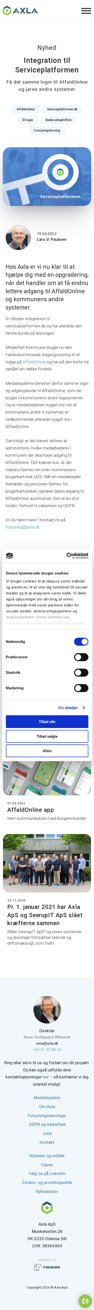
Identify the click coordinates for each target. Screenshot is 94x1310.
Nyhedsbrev (47, 1191)
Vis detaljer (68, 708)
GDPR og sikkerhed (47, 1124)
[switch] (81, 657)
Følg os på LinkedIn (47, 1173)
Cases (47, 1164)
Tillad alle (47, 722)
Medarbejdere (47, 1097)
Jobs (47, 1133)
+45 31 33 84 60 (47, 1049)
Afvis (47, 751)
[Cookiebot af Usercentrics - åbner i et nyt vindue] (67, 556)
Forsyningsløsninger (47, 1115)
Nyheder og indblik (47, 1155)
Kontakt (47, 1142)
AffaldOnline (34, 361)
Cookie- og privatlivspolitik (47, 1182)
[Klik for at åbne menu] (86, 11)
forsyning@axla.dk (23, 527)
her (46, 1076)
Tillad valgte (47, 736)
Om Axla (47, 1106)
